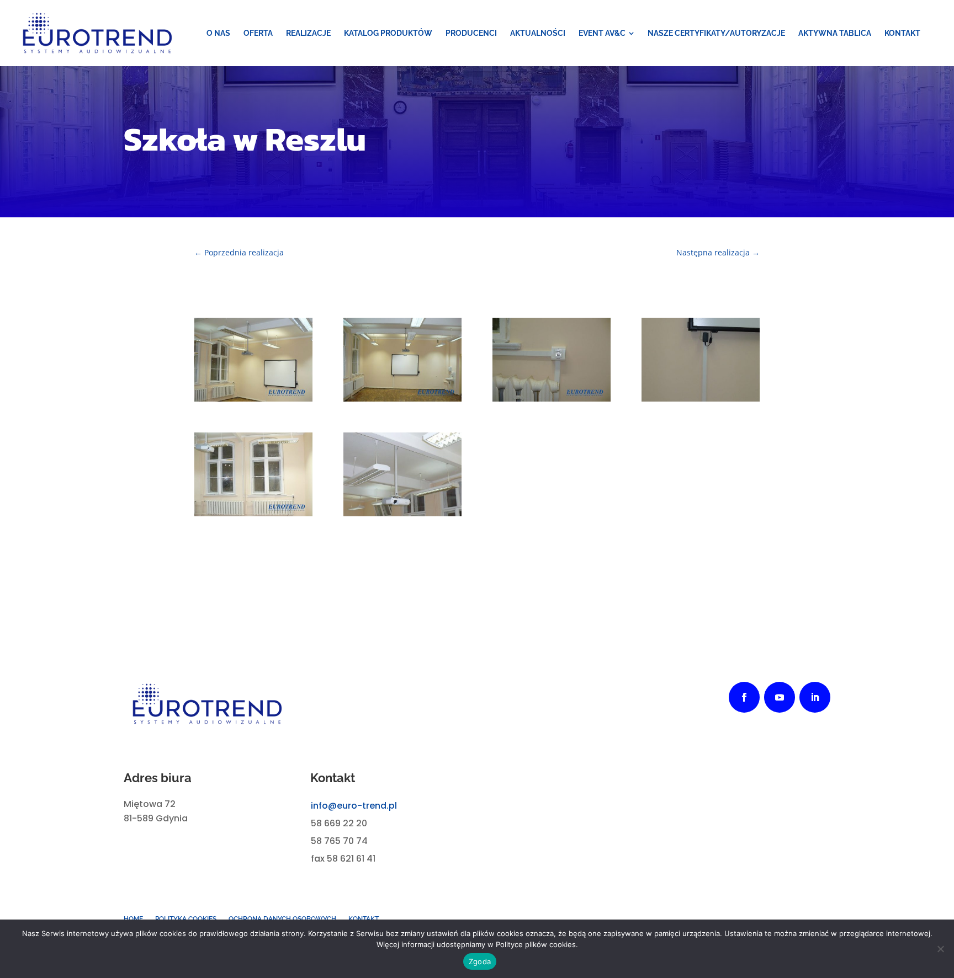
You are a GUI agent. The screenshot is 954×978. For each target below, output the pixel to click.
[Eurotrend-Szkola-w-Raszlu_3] (402, 513)
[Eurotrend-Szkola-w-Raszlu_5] (402, 398)
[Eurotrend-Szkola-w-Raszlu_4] (253, 513)
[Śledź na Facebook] (744, 697)
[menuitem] (218, 33)
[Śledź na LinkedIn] (814, 697)
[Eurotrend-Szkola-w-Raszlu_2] (551, 398)
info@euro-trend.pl (354, 805)
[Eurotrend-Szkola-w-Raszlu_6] (253, 398)
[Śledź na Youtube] (779, 697)
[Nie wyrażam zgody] (940, 948)
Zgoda (480, 961)
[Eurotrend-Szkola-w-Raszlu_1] (701, 398)
